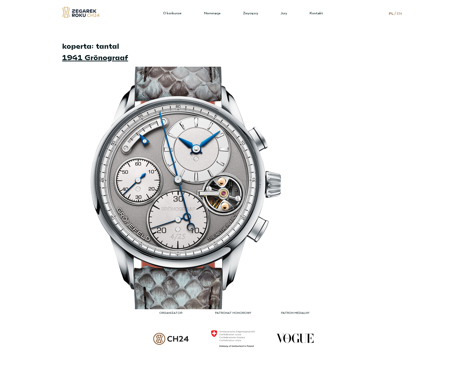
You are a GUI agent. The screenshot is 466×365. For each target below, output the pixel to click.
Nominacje (212, 13)
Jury (284, 13)
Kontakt (316, 13)
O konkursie (172, 13)
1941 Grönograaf (95, 57)
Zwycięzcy (250, 13)
